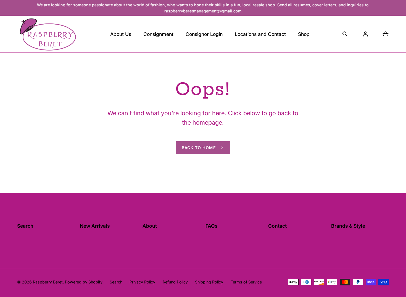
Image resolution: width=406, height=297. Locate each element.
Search (25, 226)
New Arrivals (95, 226)
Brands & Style (348, 226)
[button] (158, 34)
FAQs (211, 226)
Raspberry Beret (48, 282)
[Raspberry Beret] (47, 34)
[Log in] (365, 34)
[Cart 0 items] (385, 34)
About (150, 226)
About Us (120, 34)
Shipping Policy (209, 282)
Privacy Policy (142, 282)
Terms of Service (246, 282)
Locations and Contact (260, 34)
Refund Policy (175, 282)
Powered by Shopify (83, 282)
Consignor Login (204, 34)
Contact (277, 226)
